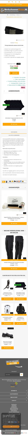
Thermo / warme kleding (14, 412)
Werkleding (14, 405)
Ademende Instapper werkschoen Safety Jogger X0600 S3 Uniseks (7, 343)
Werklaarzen (14, 404)
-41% (12, 288)
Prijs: (11, 66)
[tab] (14, 132)
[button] (11, 432)
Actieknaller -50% (6, 105)
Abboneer (21, 374)
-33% (18, 64)
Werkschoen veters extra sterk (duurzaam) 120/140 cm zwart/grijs (7, 294)
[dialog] (11, 424)
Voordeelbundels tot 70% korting (19, 4)
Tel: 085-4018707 (6, 4)
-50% (23, 113)
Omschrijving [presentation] (14, 132)
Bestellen (15, 73)
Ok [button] (11, 426)
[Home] (7, 15)
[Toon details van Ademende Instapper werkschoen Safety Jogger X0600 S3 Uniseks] (7, 334)
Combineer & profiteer (14, 260)
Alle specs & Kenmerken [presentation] (14, 135)
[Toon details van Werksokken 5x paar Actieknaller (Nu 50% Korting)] (14, 105)
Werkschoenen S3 (14, 409)
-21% (25, 312)
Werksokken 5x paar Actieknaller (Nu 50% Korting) (14, 118)
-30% (12, 312)
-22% (25, 258)
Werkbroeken (14, 407)
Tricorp (16, 42)
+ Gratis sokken (10, 328)
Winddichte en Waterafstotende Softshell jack (20, 318)
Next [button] (24, 91)
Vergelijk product (24, 73)
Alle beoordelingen (17, 380)
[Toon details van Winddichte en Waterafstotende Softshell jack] (20, 309)
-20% (25, 213)
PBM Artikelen (14, 410)
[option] (14, 111)
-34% (12, 337)
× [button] (19, 414)
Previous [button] (4, 91)
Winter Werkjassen (14, 408)
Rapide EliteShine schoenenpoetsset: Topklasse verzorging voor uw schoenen (14, 218)
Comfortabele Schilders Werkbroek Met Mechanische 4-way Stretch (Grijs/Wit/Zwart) (7, 319)
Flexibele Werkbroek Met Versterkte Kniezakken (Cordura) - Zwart (14, 263)
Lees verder (10, 424)
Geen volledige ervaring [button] (11, 430)
